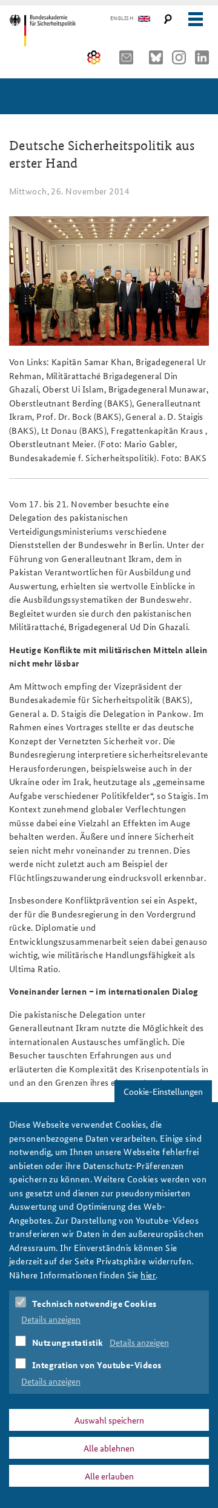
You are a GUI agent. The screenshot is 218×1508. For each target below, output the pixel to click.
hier (148, 1275)
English (121, 18)
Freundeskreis (94, 57)
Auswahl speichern (109, 1420)
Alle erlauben (109, 1476)
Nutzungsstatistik (68, 1342)
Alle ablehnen (109, 1448)
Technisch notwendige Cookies (94, 1303)
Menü (195, 19)
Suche (168, 19)
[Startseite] (62, 30)
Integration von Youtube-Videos (97, 1365)
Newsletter (129, 57)
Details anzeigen (51, 1319)
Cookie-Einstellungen (163, 1091)
